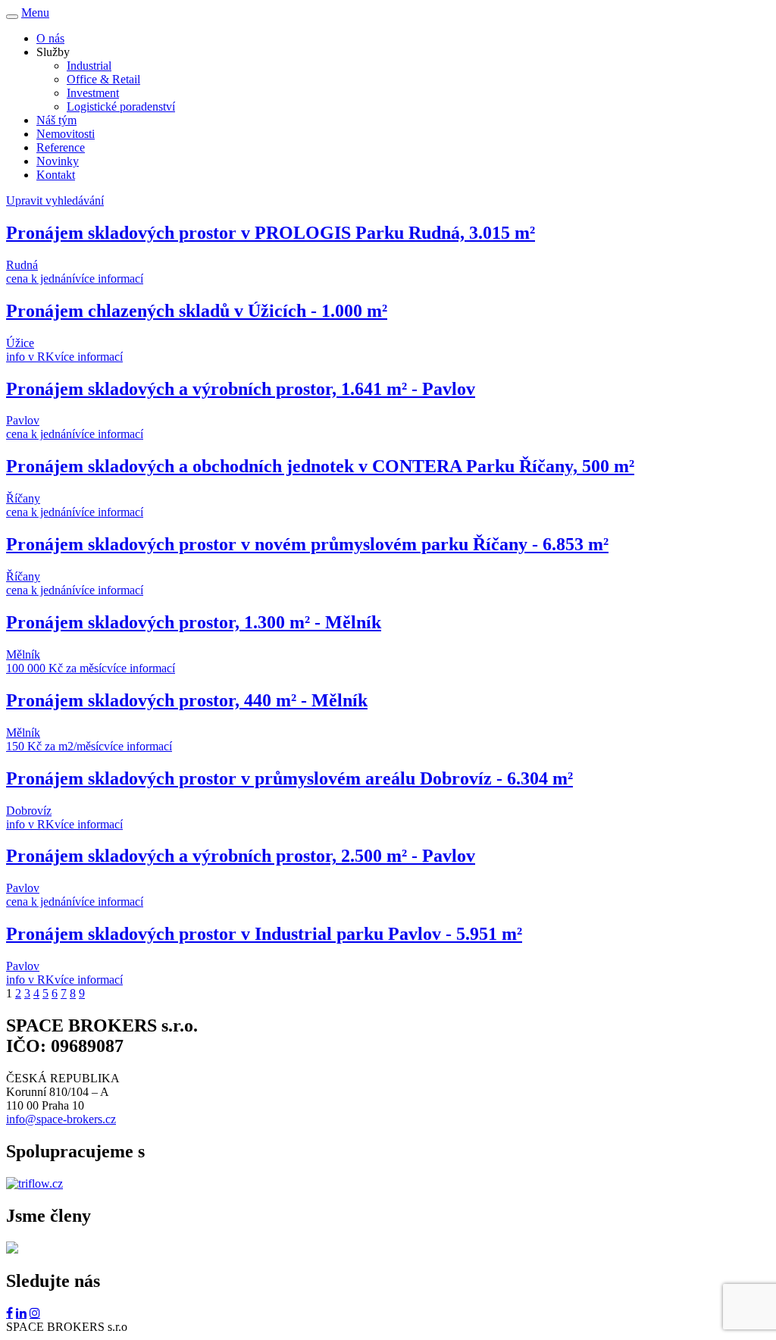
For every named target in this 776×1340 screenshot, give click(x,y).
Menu (35, 12)
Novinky (57, 161)
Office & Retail (103, 79)
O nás (50, 38)
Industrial (89, 65)
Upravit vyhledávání (55, 200)
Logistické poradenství (121, 106)
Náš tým (56, 120)
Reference (60, 147)
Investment (93, 92)
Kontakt (55, 174)
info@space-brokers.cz (61, 1119)
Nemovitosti (65, 133)
